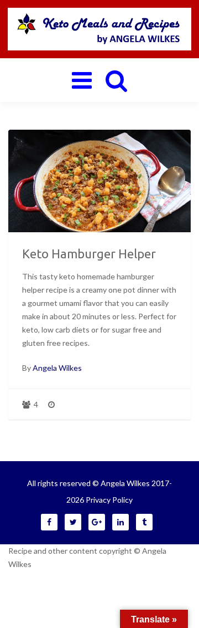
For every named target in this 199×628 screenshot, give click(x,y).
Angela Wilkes (57, 367)
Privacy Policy (109, 499)
